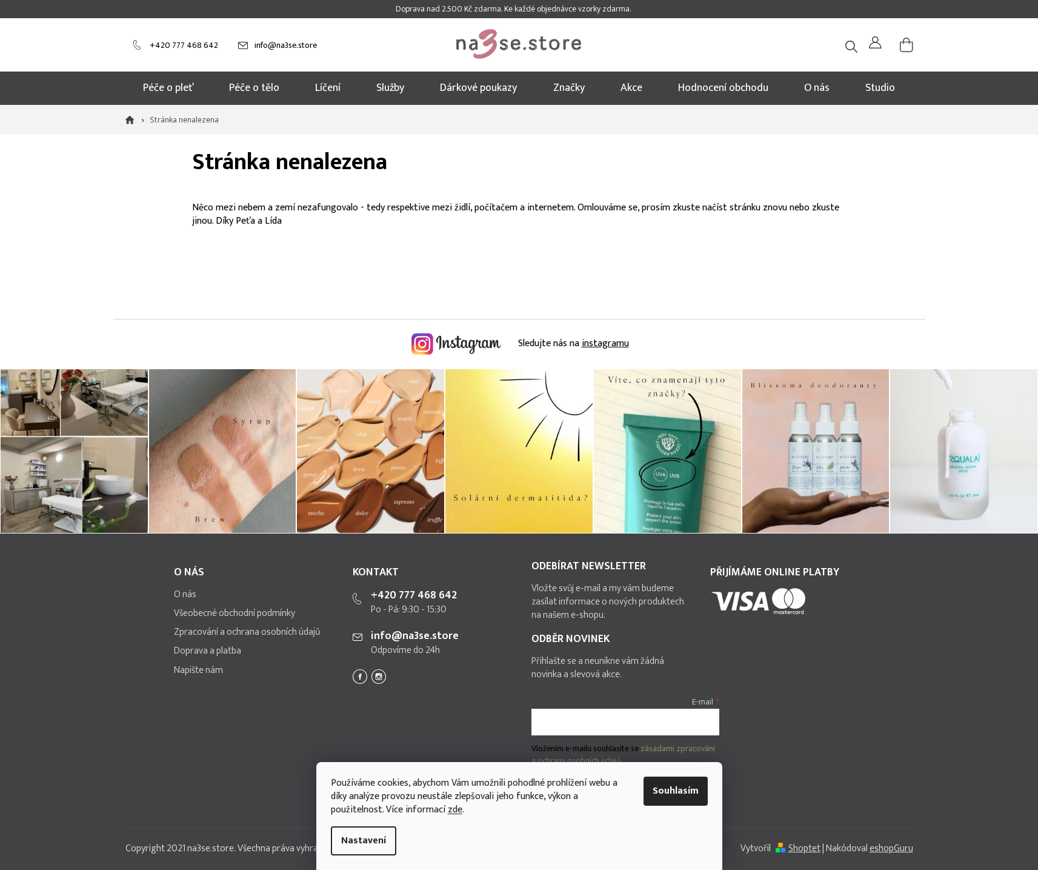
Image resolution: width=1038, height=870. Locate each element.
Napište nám (198, 670)
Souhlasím (676, 791)
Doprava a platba (207, 651)
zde (455, 809)
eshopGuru (891, 848)
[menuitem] (168, 88)
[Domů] (133, 120)
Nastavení (363, 840)
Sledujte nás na (572, 343)
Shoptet (804, 848)
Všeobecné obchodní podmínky (234, 613)
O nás (185, 594)
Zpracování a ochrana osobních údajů (247, 632)
